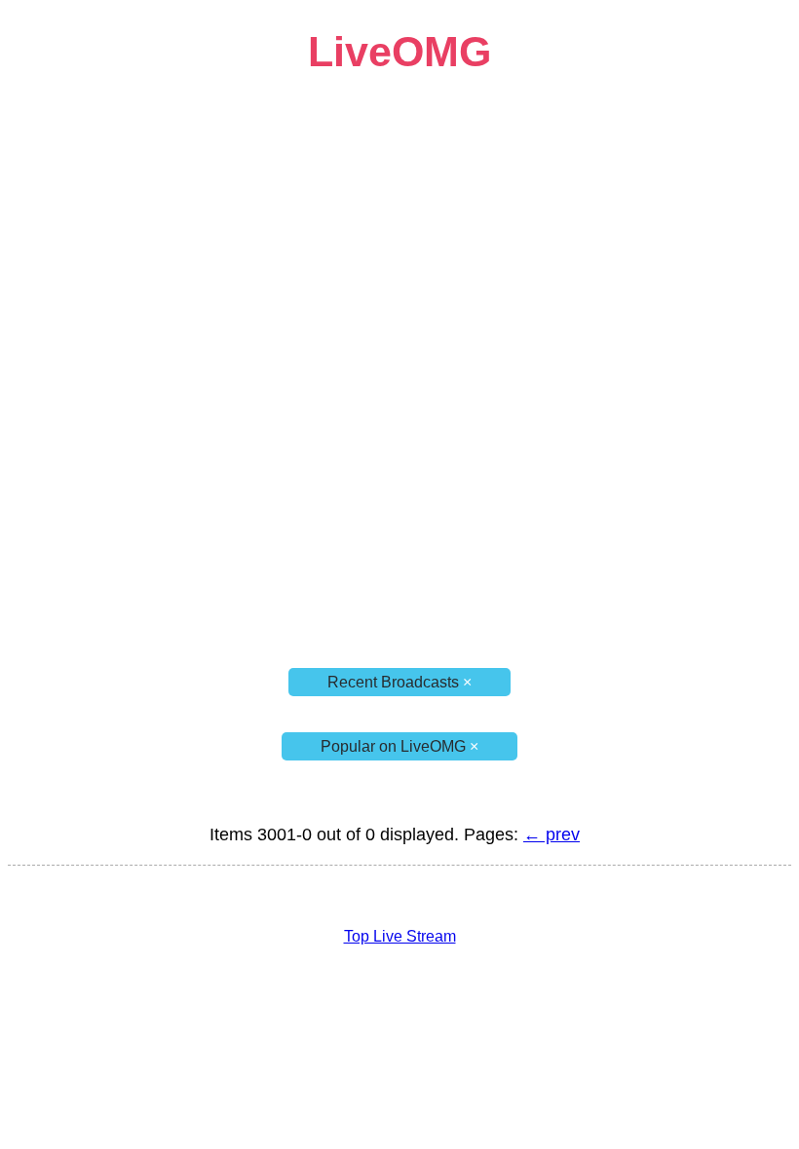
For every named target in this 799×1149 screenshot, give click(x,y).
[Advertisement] (399, 212)
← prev (551, 834)
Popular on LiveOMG (399, 746)
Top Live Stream (400, 936)
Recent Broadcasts (399, 682)
